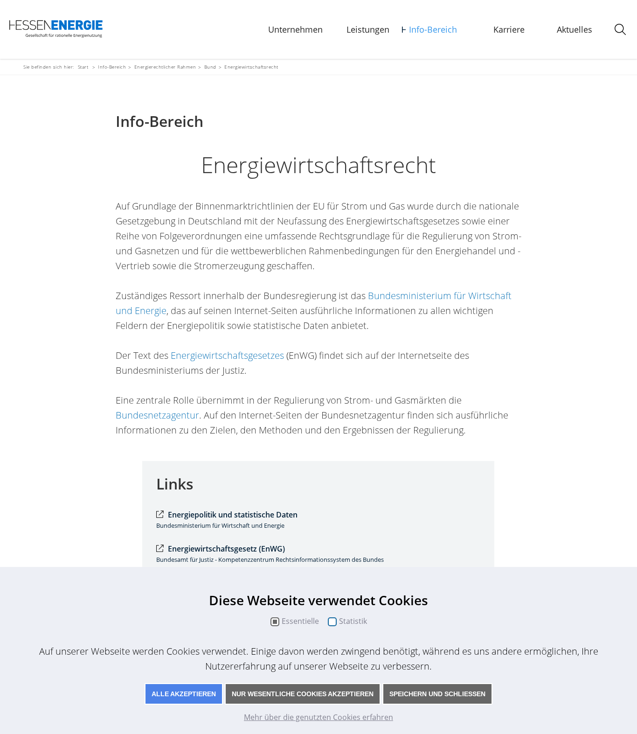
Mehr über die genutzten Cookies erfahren (318, 717)
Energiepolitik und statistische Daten (233, 514)
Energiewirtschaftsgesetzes (227, 355)
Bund (210, 66)
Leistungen (367, 29)
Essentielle (300, 621)
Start (83, 66)
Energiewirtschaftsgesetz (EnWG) (226, 549)
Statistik (353, 621)
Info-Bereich (433, 29)
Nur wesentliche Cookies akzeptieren (303, 694)
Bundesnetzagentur (157, 415)
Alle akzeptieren (184, 694)
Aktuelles (574, 29)
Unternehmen (295, 29)
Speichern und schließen (437, 694)
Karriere (509, 29)
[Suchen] (620, 29)
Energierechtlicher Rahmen (165, 66)
